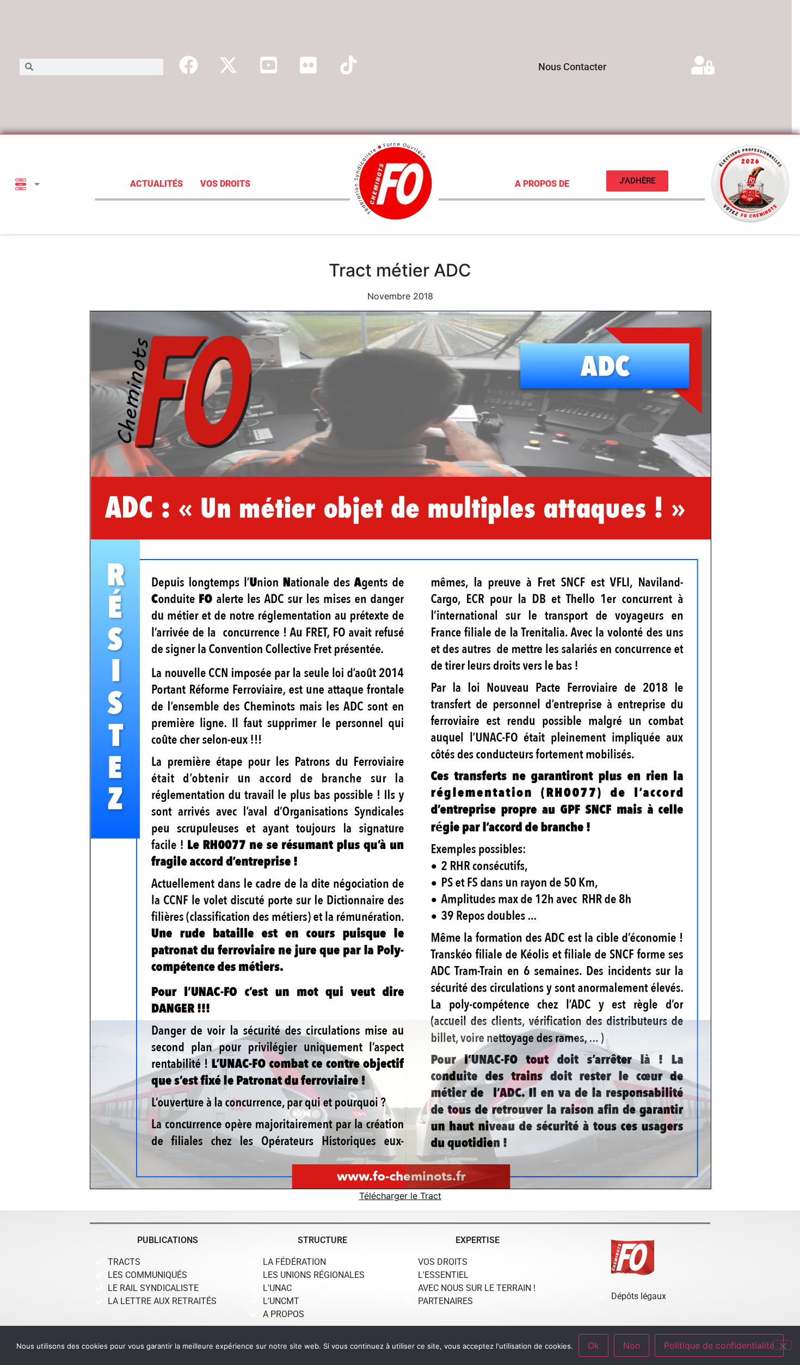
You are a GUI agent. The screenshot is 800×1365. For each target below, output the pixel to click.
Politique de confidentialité (719, 1345)
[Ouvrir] (37, 183)
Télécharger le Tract (400, 1195)
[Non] (782, 1345)
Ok (593, 1345)
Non (631, 1345)
